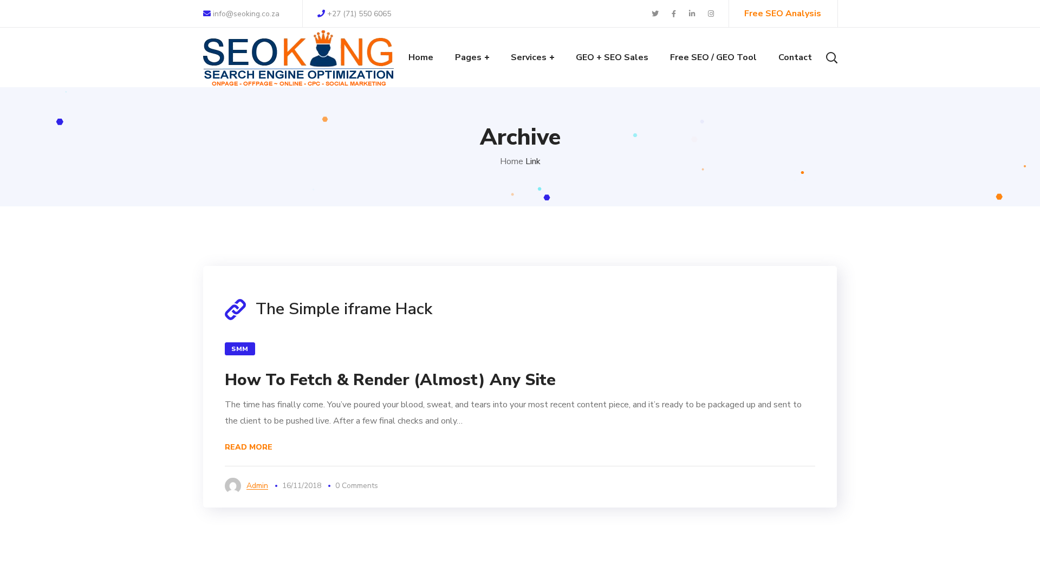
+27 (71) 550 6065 (359, 14)
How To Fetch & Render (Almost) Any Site (390, 380)
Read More (248, 447)
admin (257, 485)
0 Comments (356, 485)
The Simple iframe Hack (344, 309)
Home (511, 161)
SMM (240, 348)
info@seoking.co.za (245, 14)
